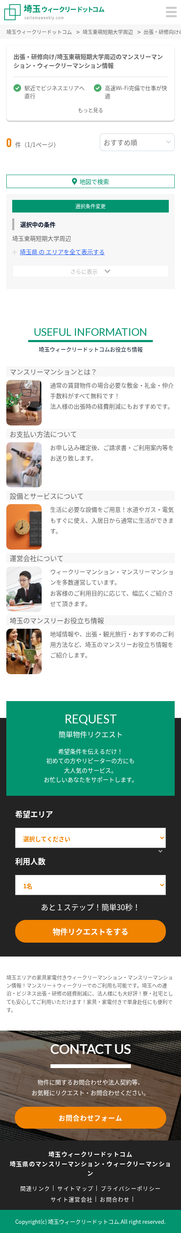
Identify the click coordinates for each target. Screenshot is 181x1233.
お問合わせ (115, 1199)
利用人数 (30, 861)
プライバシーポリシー (131, 1188)
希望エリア (34, 813)
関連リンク (35, 1188)
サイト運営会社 (72, 1199)
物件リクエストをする (90, 931)
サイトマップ (75, 1188)
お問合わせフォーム (90, 1118)
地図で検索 (94, 181)
